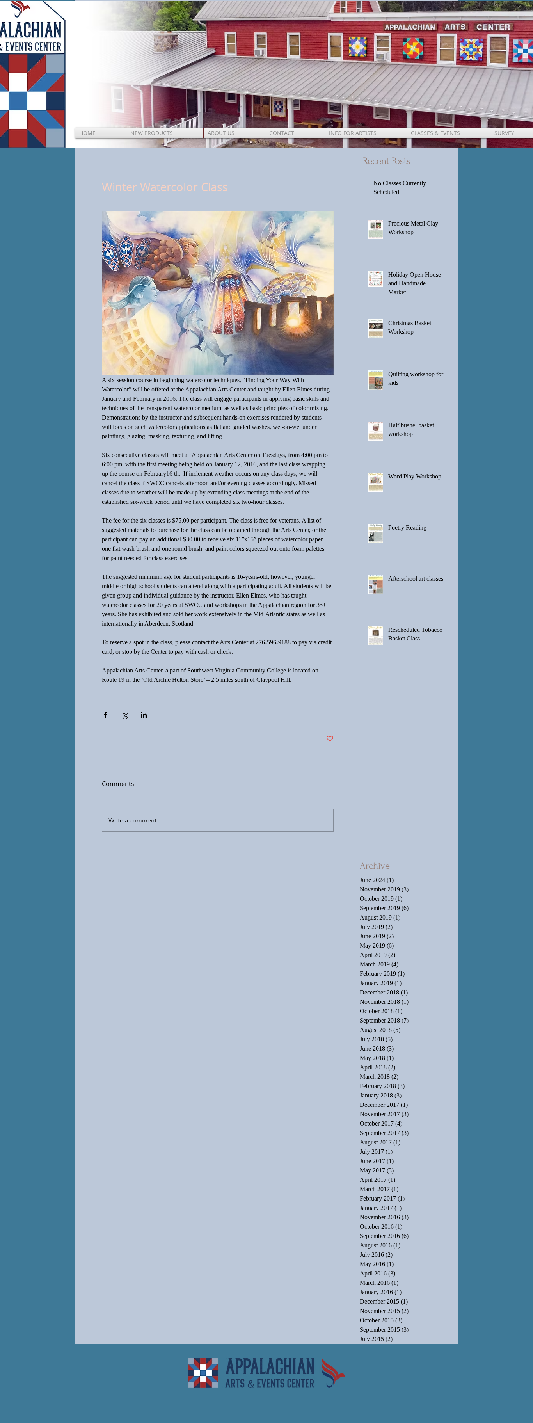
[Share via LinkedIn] (143, 715)
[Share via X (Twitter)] (124, 715)
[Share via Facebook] (105, 715)
